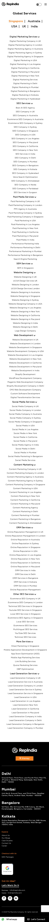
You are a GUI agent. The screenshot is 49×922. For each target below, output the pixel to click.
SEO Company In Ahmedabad (25, 181)
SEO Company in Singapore (25, 131)
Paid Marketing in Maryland (25, 236)
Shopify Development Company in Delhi (25, 386)
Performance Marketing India (25, 244)
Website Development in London (25, 344)
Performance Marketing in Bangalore (25, 255)
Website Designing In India (25, 323)
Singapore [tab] (16, 21)
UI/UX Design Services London (25, 289)
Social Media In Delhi (25, 449)
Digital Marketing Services (25, 80)
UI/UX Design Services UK (25, 281)
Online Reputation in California (25, 563)
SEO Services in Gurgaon (25, 192)
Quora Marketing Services (25, 665)
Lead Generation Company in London (25, 686)
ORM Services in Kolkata (25, 582)
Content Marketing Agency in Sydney (25, 481)
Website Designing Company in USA (25, 304)
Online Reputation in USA (25, 551)
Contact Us (6, 843)
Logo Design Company (25, 331)
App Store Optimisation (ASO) (25, 654)
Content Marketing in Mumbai (25, 515)
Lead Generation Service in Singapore (25, 693)
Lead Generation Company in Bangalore (25, 724)
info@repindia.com (17, 890)
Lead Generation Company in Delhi (25, 720)
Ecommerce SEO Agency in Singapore (25, 618)
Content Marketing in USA (25, 488)
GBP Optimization (25, 669)
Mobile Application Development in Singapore (25, 650)
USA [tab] (14, 26)
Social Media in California (25, 437)
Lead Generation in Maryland (25, 713)
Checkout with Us (9, 853)
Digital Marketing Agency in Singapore (25, 57)
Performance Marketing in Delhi (25, 248)
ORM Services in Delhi (25, 574)
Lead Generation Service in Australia (25, 682)
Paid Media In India (25, 240)
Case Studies (7, 840)
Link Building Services (25, 661)
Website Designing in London (25, 285)
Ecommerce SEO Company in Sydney (25, 123)
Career (4, 846)
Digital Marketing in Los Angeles (25, 64)
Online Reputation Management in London (25, 536)
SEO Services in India (25, 154)
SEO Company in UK (25, 112)
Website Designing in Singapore (25, 296)
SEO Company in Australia (25, 116)
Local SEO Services (25, 622)
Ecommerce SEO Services (25, 626)
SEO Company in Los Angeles (25, 139)
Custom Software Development (25, 394)
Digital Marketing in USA (25, 60)
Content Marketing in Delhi (25, 512)
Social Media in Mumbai (25, 453)
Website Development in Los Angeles (25, 355)
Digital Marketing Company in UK (25, 41)
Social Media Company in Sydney (25, 418)
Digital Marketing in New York (25, 76)
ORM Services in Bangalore (25, 578)
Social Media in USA (25, 426)
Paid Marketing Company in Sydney (25, 213)
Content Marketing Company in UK (25, 469)
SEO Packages (8, 857)
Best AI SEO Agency (25, 108)
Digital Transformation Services (25, 397)
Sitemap (25, 758)
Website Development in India (25, 371)
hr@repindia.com (15, 893)
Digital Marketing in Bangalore (25, 91)
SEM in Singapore (25, 268)
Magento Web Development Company (25, 382)
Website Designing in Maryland (25, 319)
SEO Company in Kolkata (25, 169)
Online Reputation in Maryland (25, 567)
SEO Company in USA (25, 135)
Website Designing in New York (25, 312)
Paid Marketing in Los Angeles (25, 224)
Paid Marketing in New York (25, 228)
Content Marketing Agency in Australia (25, 477)
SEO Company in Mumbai (25, 162)
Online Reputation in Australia (25, 540)
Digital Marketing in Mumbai (25, 87)
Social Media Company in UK (25, 406)
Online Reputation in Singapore (25, 547)
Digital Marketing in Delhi (25, 84)
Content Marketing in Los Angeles (25, 492)
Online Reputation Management (25, 590)
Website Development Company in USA (25, 351)
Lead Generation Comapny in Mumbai (25, 728)
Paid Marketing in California (25, 232)
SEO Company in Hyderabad (25, 173)
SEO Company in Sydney (25, 127)
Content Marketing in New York (25, 496)
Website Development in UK (25, 340)
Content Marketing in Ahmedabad (25, 523)
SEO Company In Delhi (25, 158)
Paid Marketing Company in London (25, 205)
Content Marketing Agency (25, 508)
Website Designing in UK (25, 277)
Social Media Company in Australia (25, 414)
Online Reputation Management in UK (25, 532)
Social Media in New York (25, 433)
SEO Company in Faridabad (25, 189)
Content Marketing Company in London (25, 473)
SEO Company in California (25, 146)
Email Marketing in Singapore (25, 646)
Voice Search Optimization (25, 177)
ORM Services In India (25, 570)
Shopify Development (25, 374)
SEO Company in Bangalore (25, 166)
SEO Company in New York (25, 150)
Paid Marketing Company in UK (25, 201)
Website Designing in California (25, 315)
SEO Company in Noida (25, 185)
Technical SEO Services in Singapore (25, 606)
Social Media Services (25, 460)
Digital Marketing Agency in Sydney (25, 53)
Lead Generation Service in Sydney (25, 690)
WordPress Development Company (25, 378)
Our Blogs (6, 838)
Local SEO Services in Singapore (25, 614)
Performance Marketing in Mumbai (25, 251)
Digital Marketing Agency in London (25, 45)
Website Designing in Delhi (25, 327)
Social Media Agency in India (25, 445)
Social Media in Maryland (25, 441)
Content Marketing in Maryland (25, 504)
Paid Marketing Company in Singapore (25, 217)
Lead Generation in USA (25, 697)
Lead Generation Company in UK (25, 678)
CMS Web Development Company (25, 390)
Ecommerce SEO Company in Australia (25, 119)
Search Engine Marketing (25, 259)
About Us (6, 835)
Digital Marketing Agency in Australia (25, 49)
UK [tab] (24, 26)
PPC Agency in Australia (25, 209)
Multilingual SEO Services (25, 629)
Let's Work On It (10, 885)
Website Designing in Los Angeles (25, 308)
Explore (5, 832)
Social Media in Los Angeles (25, 430)
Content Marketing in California (25, 500)
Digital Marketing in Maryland (25, 72)
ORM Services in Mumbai (25, 586)
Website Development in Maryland (25, 367)
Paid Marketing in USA (25, 221)
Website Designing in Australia (25, 292)
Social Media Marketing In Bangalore (25, 456)
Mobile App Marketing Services (25, 658)
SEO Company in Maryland (25, 142)
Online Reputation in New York (25, 559)
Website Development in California (25, 363)
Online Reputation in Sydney (25, 544)
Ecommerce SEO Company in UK (25, 599)
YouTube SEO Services (25, 633)
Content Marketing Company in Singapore (25, 485)
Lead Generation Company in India (25, 717)
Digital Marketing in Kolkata (25, 95)
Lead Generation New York (25, 705)
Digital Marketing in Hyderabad (25, 99)
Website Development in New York (25, 359)
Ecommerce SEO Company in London (25, 603)
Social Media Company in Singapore (25, 422)
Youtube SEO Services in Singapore (25, 610)
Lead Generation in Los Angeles (25, 701)
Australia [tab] (34, 21)
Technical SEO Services (25, 637)
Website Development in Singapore (25, 347)
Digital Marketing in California (25, 68)
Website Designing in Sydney (25, 300)
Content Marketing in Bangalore (25, 519)
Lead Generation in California (25, 709)
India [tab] (34, 26)
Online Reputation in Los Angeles (25, 555)
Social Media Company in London (25, 410)
